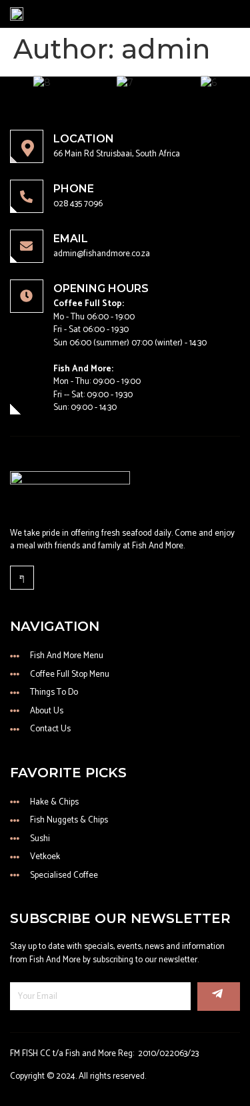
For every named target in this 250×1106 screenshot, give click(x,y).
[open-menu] (237, 14)
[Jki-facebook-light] (22, 578)
